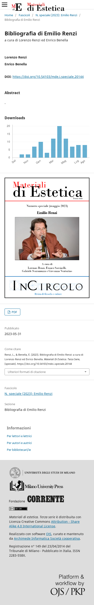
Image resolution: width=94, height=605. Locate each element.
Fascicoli (24, 15)
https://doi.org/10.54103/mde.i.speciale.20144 (48, 76)
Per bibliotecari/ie (19, 450)
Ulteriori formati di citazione (27, 372)
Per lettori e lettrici (19, 436)
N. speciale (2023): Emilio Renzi (56, 15)
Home (9, 15)
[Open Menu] (4, 4)
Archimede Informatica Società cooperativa (47, 538)
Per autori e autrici (19, 443)
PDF (14, 312)
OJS (48, 534)
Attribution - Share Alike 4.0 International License (44, 523)
